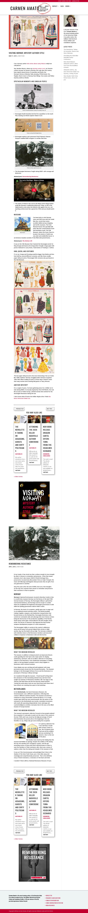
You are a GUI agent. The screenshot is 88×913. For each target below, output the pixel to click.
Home (40, 6)
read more (17, 470)
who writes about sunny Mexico (36, 63)
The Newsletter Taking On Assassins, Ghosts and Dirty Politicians (20, 438)
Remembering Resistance (30, 176)
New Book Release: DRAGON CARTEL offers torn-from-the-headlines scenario (47, 438)
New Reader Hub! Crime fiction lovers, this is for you (71, 77)
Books (67, 6)
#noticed (21, 56)
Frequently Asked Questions (53, 898)
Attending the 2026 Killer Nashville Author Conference (33, 435)
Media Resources (50, 905)
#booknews (46, 454)
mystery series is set (39, 68)
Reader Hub (42, 11)
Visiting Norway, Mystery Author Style (26, 52)
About (47, 6)
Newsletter (75, 1)
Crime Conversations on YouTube (54, 903)
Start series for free (64, 1)
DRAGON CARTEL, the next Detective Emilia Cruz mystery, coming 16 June (71, 71)
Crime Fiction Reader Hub (52, 900)
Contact (54, 6)
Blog (62, 6)
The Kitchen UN (27, 241)
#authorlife (18, 454)
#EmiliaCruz (46, 456)
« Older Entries (18, 476)
